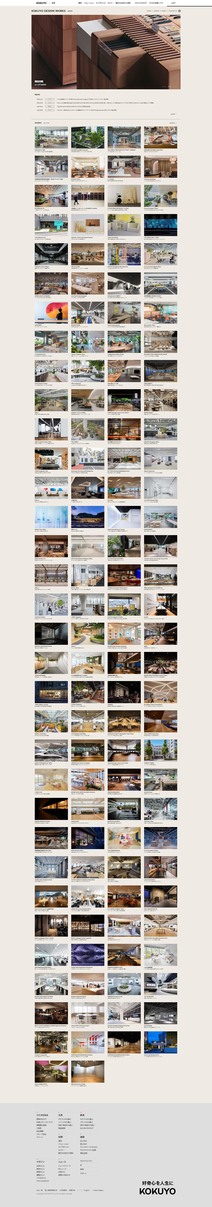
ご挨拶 (38, 1128)
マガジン (40, 1161)
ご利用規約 (63, 1190)
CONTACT (172, 11)
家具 (82, 1115)
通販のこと (40, 1175)
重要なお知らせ (64, 1175)
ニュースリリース (64, 1165)
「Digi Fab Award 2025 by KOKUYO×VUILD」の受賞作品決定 (73, 106)
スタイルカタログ (141, 3)
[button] (164, 86)
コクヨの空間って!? (156, 3)
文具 (60, 1115)
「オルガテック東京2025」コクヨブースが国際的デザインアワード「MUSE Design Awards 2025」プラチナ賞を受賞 (87, 110)
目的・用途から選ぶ (65, 1125)
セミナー (111, 3)
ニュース (62, 1161)
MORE (173, 114)
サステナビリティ (86, 1161)
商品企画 (83, 1153)
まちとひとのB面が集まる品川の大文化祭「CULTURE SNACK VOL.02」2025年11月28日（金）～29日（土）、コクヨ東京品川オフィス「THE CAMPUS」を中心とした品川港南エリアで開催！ (105, 103)
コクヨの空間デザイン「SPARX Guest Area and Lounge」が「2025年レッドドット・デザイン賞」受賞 (82, 99)
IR (81, 1165)
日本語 (79, 1190)
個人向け (83, 1144)
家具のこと (40, 1169)
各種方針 (72, 1190)
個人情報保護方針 (51, 1190)
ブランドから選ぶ (86, 1122)
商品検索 (61, 1128)
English (86, 1190)
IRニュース (62, 1169)
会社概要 (39, 1131)
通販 (82, 1137)
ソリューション (89, 3)
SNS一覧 (39, 1190)
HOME (149, 11)
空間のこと (40, 1171)
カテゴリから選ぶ (64, 1119)
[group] (106, 52)
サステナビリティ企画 (88, 1150)
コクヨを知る (42, 1115)
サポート (83, 1173)
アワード (39, 1137)
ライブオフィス (101, 3)
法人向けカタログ (86, 1128)
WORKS (156, 11)
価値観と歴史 (41, 1125)
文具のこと (40, 1165)
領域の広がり (41, 1119)
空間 (53, 3)
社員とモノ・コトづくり (44, 1122)
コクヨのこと (41, 1178)
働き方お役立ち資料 (123, 3)
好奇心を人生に (157, 1183)
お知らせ (61, 1171)
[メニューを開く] (173, 3)
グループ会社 (41, 1134)
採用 (82, 1169)
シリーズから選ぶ (64, 1122)
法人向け (83, 1141)
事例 (80, 3)
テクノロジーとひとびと (88, 1147)
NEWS (164, 11)
